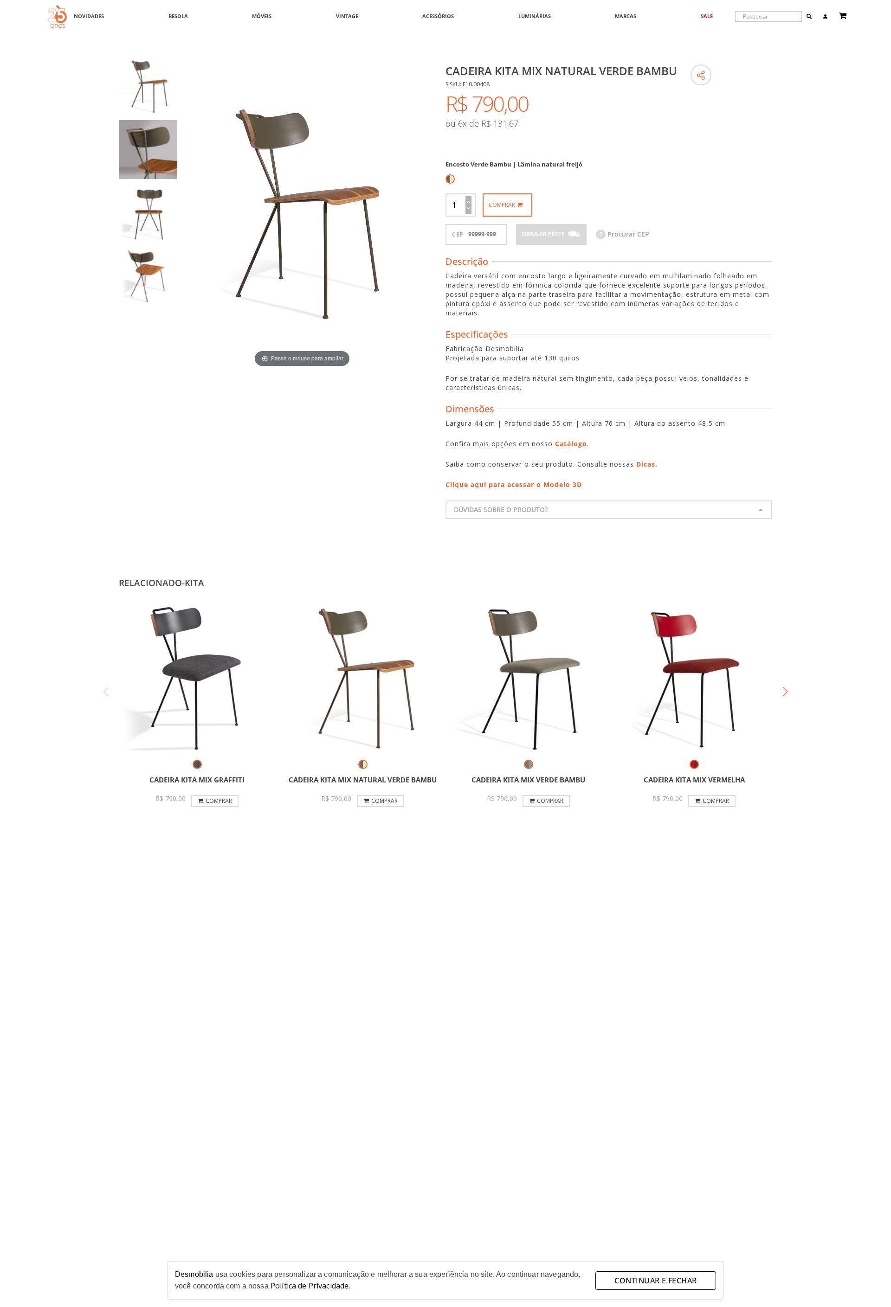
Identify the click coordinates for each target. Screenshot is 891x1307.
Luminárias (534, 16)
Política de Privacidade (310, 1286)
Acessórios (438, 16)
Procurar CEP (624, 234)
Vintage (347, 16)
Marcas (625, 16)
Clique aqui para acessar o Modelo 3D (514, 484)
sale (707, 16)
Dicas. (647, 464)
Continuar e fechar (655, 1280)
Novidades (89, 16)
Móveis (261, 16)
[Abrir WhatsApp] (868, 1283)
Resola (178, 16)
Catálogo (571, 443)
